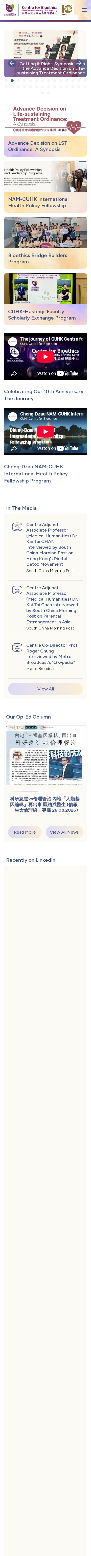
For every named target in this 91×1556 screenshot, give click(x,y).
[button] (12, 63)
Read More (25, 832)
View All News (64, 832)
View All (45, 689)
